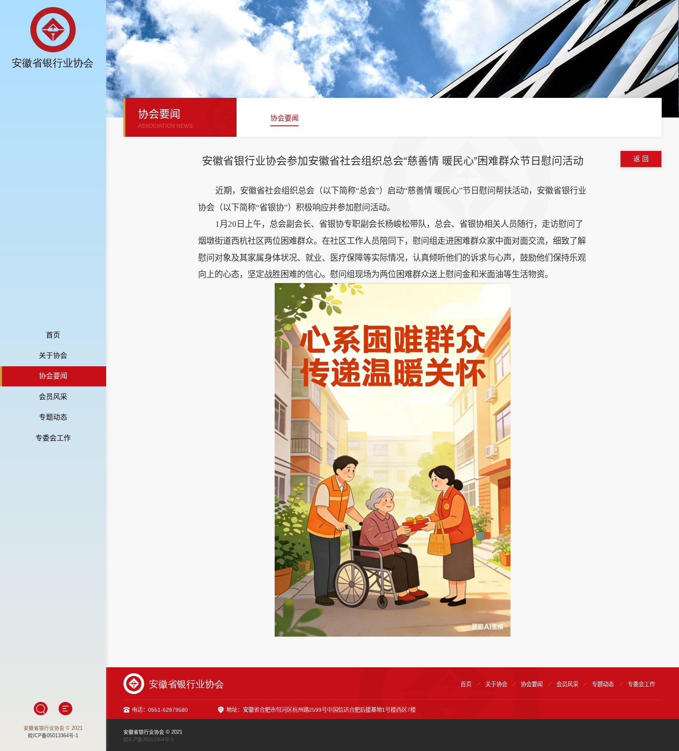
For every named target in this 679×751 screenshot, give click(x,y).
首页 (53, 335)
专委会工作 (53, 438)
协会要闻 (53, 376)
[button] (254, 119)
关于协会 (53, 356)
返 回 (641, 159)
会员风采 (53, 397)
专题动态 (53, 417)
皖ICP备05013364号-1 (53, 735)
